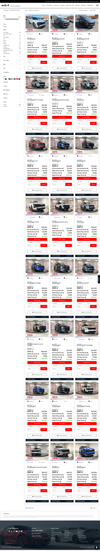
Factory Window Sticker (37, 68)
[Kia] (5, 5)
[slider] (4, 19)
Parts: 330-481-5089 (68, 1)
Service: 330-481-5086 (59, 1)
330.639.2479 (44, 72)
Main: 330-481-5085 (49, 1)
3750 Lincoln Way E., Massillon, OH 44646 (89, 1)
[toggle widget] (97, 548)
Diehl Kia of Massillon (31, 72)
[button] (48, 23)
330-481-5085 (37, 530)
